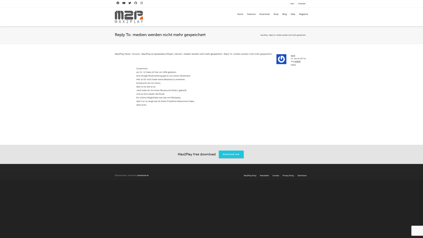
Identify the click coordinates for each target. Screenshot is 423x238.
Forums (136, 54)
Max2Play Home (123, 54)
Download (264, 14)
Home (240, 14)
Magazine (303, 14)
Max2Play (264, 35)
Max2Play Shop (250, 175)
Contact (275, 175)
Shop (276, 14)
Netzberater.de (143, 175)
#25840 (298, 61)
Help (293, 14)
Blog (284, 14)
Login (292, 3)
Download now (231, 154)
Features (251, 14)
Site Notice (302, 175)
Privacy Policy (288, 175)
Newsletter (264, 175)
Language (301, 3)
